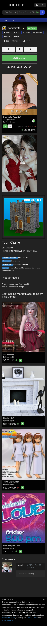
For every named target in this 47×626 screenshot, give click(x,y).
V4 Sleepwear (9, 354)
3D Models (8, 247)
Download (20, 58)
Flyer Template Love (11, 546)
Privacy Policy (7, 620)
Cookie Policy (32, 618)
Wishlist (8, 37)
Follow (32, 28)
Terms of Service (8, 618)
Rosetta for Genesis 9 (12, 117)
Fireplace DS (8, 418)
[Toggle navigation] (4, 5)
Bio (17, 37)
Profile (7, 32)
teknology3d (16, 251)
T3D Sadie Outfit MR (11, 482)
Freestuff (38, 32)
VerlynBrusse (10, 122)
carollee (21, 565)
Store (17, 32)
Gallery (27, 32)
